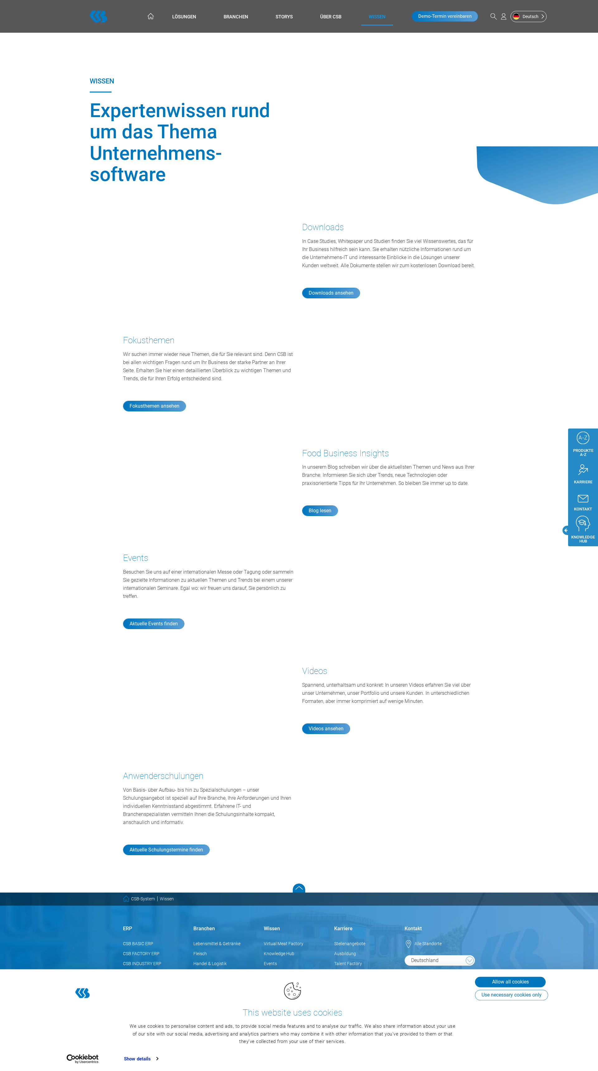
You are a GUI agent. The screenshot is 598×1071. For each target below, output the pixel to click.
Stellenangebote (349, 943)
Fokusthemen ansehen (154, 406)
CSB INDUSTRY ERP (142, 963)
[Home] (150, 16)
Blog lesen (320, 511)
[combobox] (440, 960)
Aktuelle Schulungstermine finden (166, 850)
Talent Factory (348, 963)
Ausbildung (345, 953)
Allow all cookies (510, 982)
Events (270, 963)
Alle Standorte (428, 943)
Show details (137, 1059)
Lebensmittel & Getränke (216, 943)
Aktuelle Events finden (154, 624)
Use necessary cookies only (512, 995)
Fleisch (200, 953)
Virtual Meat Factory (283, 943)
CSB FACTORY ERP (141, 953)
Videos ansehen (326, 729)
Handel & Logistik (210, 963)
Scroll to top (299, 888)
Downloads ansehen (331, 293)
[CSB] (98, 16)
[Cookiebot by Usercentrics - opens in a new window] (82, 1059)
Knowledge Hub (279, 953)
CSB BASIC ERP (138, 943)
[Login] (504, 16)
